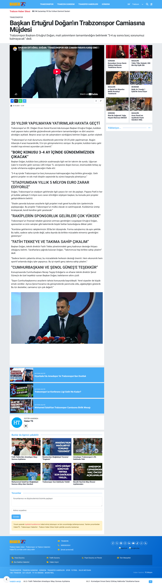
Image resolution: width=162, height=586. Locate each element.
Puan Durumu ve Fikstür (93, 558)
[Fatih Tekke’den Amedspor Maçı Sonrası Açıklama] (26, 447)
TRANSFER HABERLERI (88, 4)
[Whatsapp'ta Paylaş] (20, 101)
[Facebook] (113, 543)
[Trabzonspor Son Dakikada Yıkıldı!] (56, 471)
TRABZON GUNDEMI (66, 4)
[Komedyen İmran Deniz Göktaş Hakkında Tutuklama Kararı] (117, 51)
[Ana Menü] (150, 4)
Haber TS (28, 421)
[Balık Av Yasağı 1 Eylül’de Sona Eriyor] (141, 78)
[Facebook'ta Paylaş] (12, 101)
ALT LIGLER (26, 573)
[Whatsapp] (141, 543)
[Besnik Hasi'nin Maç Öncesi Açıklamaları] (87, 471)
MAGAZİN (135, 61)
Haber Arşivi (54, 562)
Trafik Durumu (54, 558)
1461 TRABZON (15, 573)
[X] (117, 543)
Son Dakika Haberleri (21, 562)
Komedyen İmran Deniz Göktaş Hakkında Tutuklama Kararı (117, 65)
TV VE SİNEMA (38, 573)
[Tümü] (149, 128)
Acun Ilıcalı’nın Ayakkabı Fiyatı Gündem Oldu (137, 117)
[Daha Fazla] (24, 101)
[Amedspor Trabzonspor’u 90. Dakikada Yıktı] (87, 447)
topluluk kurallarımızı (33, 524)
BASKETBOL (49, 573)
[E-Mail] (26, 426)
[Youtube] (133, 543)
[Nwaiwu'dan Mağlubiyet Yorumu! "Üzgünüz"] (56, 447)
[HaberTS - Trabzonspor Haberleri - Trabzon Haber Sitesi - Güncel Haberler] (18, 4)
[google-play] (134, 548)
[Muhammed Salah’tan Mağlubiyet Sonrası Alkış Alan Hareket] (26, 471)
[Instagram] (125, 543)
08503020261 (66, 545)
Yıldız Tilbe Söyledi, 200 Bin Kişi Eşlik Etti (140, 64)
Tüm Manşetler (125, 558)
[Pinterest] (121, 543)
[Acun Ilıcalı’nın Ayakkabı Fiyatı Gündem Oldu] (141, 104)
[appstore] (123, 548)
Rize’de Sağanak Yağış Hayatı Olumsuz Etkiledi (117, 116)
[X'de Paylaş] (16, 101)
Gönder (16, 517)
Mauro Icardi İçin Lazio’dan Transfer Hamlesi (53, 11)
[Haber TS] (17, 422)
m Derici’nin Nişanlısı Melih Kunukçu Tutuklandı (116, 91)
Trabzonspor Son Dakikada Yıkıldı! (56, 482)
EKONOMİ (135, 87)
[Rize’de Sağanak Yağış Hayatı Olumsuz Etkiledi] (117, 104)
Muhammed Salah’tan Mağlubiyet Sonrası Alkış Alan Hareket (25, 483)
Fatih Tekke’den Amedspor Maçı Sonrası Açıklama (24, 458)
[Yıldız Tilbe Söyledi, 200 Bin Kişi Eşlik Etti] (141, 51)
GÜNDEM (106, 4)
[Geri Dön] (6, 579)
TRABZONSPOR (46, 4)
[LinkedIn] (129, 543)
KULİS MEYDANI (85, 570)
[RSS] (145, 543)
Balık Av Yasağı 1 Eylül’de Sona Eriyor (139, 90)
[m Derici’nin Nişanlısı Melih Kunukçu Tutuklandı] (117, 78)
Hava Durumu (19, 558)
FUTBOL (74, 570)
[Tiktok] (137, 543)
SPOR (68, 570)
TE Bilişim (148, 572)
